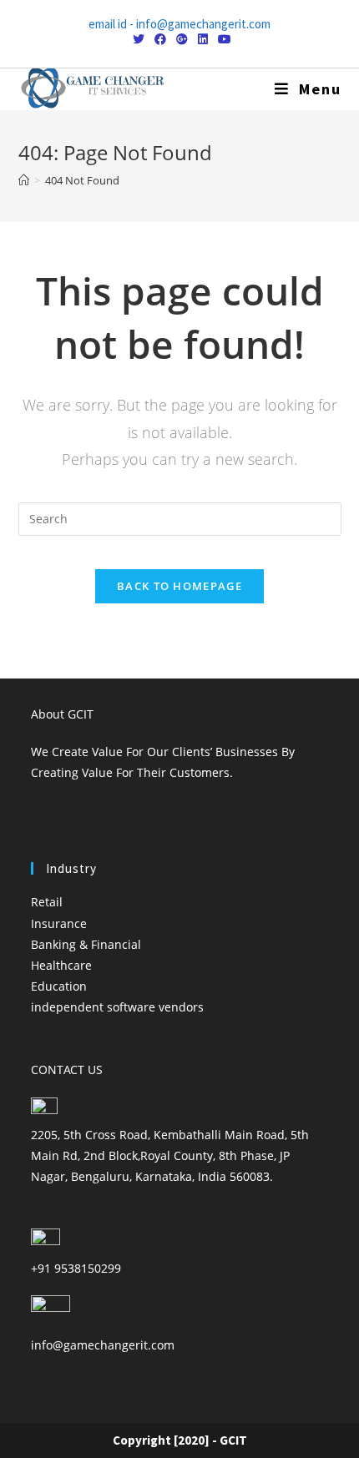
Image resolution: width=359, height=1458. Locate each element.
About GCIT (62, 714)
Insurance (59, 923)
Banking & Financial (86, 944)
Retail (47, 902)
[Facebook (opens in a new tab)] (160, 39)
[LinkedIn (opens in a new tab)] (203, 39)
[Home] (23, 180)
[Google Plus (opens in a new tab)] (182, 39)
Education (59, 986)
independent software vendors (117, 1007)
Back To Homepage (179, 585)
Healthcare (61, 965)
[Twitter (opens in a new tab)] (138, 39)
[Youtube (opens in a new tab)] (222, 39)
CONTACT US (67, 1069)
